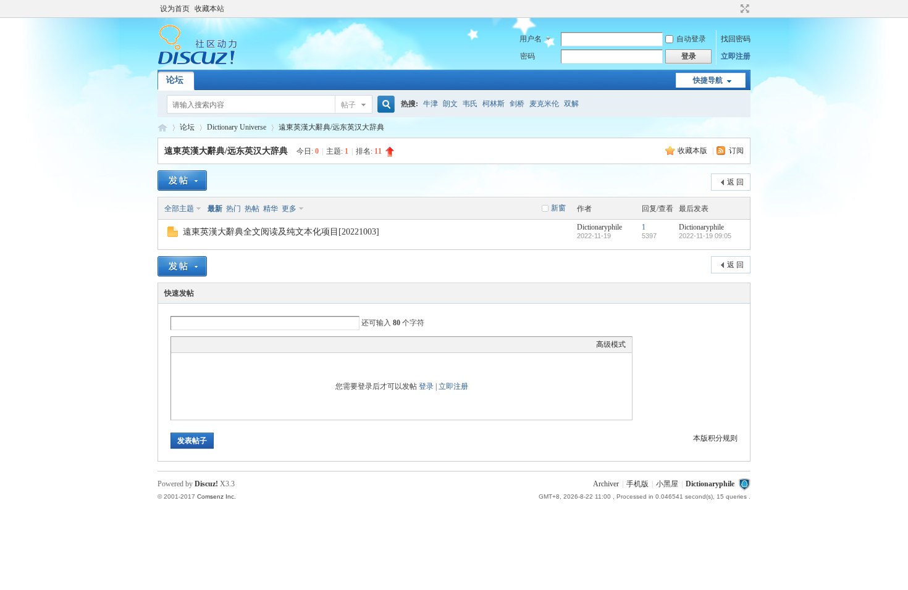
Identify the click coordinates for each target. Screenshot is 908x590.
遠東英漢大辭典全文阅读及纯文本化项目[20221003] (281, 231)
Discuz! (206, 484)
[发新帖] (182, 180)
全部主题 (179, 208)
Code (254, 344)
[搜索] (384, 105)
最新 (215, 208)
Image (208, 344)
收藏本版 (693, 150)
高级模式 (611, 344)
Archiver (606, 484)
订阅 (736, 150)
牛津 (430, 103)
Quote (239, 344)
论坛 (174, 80)
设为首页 (175, 8)
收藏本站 (209, 8)
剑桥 (517, 103)
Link (223, 344)
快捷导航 (708, 80)
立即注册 (735, 56)
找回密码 (735, 39)
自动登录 (691, 39)
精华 (270, 208)
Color (193, 344)
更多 (289, 208)
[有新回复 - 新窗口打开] (172, 234)
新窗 (558, 208)
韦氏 (470, 103)
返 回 (735, 182)
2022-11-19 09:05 (705, 235)
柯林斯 (493, 103)
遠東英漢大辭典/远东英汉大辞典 (331, 127)
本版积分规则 (715, 438)
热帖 (252, 208)
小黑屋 (667, 484)
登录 (426, 386)
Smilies (270, 344)
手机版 (637, 484)
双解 (571, 103)
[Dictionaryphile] (197, 62)
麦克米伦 (544, 103)
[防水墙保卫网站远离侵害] (744, 484)
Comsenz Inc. (216, 496)
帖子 (348, 105)
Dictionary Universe (236, 127)
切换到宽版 (743, 8)
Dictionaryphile (162, 127)
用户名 (530, 39)
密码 (527, 56)
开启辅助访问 (733, 8)
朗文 (450, 103)
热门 (233, 208)
